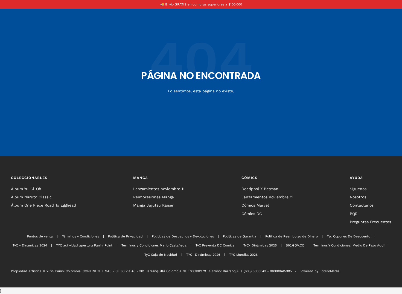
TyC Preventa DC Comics (215, 245)
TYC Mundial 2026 (243, 255)
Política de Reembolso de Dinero (291, 236)
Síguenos (358, 189)
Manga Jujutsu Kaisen (153, 205)
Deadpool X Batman (259, 189)
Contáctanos (362, 205)
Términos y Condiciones (80, 236)
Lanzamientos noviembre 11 (158, 189)
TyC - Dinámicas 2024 (30, 245)
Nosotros (358, 197)
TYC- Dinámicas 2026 (203, 255)
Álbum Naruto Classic (31, 197)
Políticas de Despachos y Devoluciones (183, 236)
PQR (353, 213)
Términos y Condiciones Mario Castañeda (154, 245)
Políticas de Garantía (239, 236)
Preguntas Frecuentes (370, 222)
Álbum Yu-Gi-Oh (26, 189)
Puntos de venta (40, 236)
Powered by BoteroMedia (319, 271)
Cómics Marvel (255, 205)
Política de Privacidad (125, 236)
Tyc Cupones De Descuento (348, 236)
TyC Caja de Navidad (160, 255)
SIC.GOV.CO (295, 245)
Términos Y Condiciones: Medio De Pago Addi (348, 245)
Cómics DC (251, 213)
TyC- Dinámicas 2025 (260, 245)
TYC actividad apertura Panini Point (84, 245)
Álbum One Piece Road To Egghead (43, 205)
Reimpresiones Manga (153, 197)
